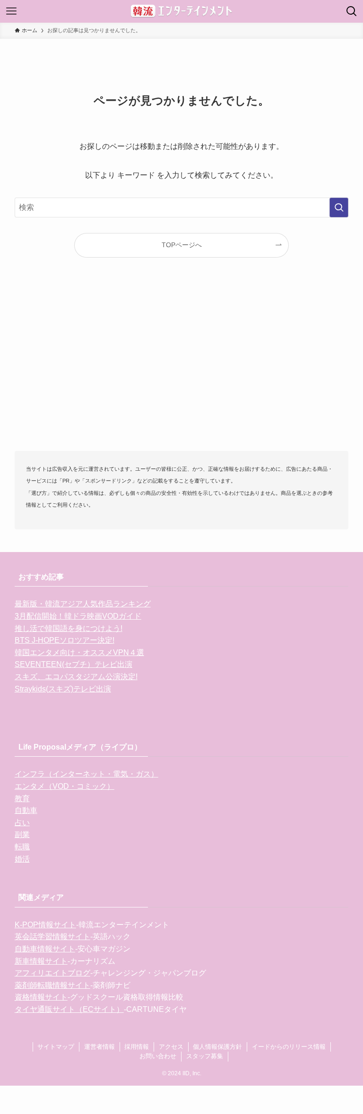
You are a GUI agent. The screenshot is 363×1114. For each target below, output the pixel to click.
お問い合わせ (157, 1056)
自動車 (26, 810)
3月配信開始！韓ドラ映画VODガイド (78, 616)
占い (22, 823)
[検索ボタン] (351, 11)
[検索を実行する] (338, 207)
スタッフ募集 (204, 1056)
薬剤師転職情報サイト (52, 985)
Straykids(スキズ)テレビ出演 (63, 689)
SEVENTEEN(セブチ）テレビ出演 (73, 664)
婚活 (22, 859)
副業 (22, 834)
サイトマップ (55, 1046)
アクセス (171, 1046)
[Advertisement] (182, 369)
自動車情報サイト (45, 949)
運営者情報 (99, 1046)
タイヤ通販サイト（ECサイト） (69, 1009)
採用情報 (136, 1046)
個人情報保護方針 (217, 1046)
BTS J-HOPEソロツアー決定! (64, 640)
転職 (22, 847)
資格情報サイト (41, 997)
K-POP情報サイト (45, 925)
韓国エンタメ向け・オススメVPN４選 (79, 652)
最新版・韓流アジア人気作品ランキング (83, 604)
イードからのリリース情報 (289, 1046)
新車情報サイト (41, 961)
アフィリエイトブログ (52, 973)
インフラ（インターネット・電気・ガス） (86, 774)
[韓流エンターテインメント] (181, 11)
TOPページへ (182, 245)
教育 (22, 798)
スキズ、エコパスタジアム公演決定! (76, 677)
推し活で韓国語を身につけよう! (68, 628)
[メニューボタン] (11, 11)
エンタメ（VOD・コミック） (64, 786)
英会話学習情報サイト (52, 937)
